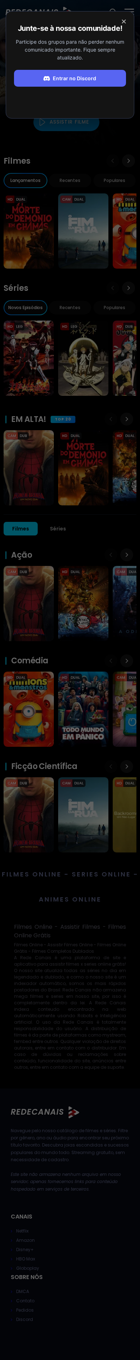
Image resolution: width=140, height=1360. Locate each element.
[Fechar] (124, 21)
